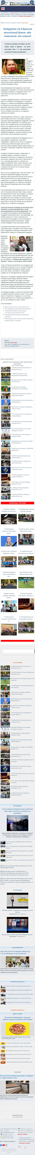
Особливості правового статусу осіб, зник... (19, 998)
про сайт (10, 1138)
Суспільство (18, 14)
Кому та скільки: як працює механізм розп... (19, 986)
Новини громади (5, 14)
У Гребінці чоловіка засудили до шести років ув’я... (20, 462)
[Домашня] (2, 9)
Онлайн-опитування (25, 1138)
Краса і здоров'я (21, 914)
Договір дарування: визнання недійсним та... (19, 990)
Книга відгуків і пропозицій (26, 1139)
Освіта (25, 14)
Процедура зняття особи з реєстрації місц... (19, 1002)
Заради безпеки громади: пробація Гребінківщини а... (21, 442)
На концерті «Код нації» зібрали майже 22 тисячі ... (20, 483)
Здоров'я (3, 16)
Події (12, 14)
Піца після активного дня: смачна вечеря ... (18, 1058)
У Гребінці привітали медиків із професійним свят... (20, 495)
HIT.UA (19, 1146)
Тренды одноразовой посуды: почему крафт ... (20, 1046)
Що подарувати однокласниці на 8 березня (18, 309)
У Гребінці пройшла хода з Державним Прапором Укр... (19, 374)
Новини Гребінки (15, 12)
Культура (31, 14)
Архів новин (4, 12)
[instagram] (6, 1146)
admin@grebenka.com (8, 1132)
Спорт (8, 16)
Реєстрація (16, 365)
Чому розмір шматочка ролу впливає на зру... (19, 1062)
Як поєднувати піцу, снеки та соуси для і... (18, 1050)
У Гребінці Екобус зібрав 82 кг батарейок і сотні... (20, 488)
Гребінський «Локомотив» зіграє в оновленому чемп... (21, 468)
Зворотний (5, 1136)
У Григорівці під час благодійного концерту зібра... (21, 435)
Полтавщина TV (21, 936)
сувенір (12, 346)
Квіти (17, 346)
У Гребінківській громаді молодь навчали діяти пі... (21, 456)
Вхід (21, 365)
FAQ (20, 1141)
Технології (14, 16)
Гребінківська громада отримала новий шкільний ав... (21, 394)
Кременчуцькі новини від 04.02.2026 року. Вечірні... (17, 934)
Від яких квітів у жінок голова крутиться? (17, 307)
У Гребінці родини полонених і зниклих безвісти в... (20, 475)
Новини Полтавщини (27, 12)
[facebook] (1, 1146)
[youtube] (4, 1146)
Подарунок (15, 344)
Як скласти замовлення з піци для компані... (19, 1043)
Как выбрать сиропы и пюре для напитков (18, 1054)
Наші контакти (5, 1129)
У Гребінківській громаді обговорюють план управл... (19, 388)
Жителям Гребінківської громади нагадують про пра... (21, 429)
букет (9, 344)
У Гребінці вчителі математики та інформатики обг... (21, 368)
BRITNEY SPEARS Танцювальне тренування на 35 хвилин (17, 911)
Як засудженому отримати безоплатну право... (20, 994)
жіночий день (23, 344)
